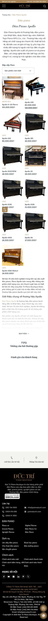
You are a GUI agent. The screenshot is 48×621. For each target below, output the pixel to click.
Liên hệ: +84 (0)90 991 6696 (36, 2)
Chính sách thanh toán (33, 559)
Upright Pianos (8, 532)
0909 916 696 (11, 511)
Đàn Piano (29, 532)
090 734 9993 (11, 507)
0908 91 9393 (11, 515)
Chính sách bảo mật (10, 559)
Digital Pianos (30, 525)
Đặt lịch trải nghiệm (9, 2)
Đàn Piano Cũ (30, 529)
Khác (26, 566)
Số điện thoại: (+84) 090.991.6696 (24, 607)
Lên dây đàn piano (10, 542)
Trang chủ (6, 15)
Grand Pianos (7, 529)
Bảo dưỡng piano (31, 546)
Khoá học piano (30, 542)
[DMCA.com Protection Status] (24, 496)
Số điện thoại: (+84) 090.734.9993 (24, 609)
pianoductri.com (34, 511)
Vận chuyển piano (9, 549)
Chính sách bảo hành (33, 562)
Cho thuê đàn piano (10, 546)
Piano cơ (5, 525)
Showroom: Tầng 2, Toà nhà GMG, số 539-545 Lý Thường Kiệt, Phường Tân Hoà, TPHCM (24, 603)
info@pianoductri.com (37, 507)
